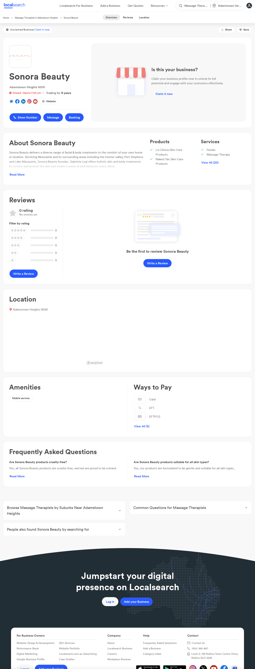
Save (246, 29)
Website (51, 101)
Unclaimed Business (30, 29)
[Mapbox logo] (94, 363)
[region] (165, 330)
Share (228, 29)
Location (144, 17)
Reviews (128, 17)
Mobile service (21, 398)
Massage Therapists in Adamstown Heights (36, 17)
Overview (111, 17)
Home (6, 17)
